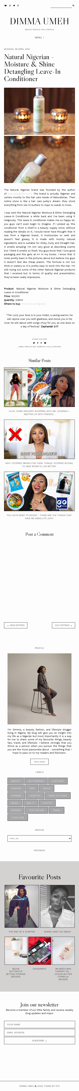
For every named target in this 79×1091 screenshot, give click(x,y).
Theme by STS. (52, 1086)
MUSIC (14, 803)
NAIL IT (30, 803)
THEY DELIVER (36, 810)
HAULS (49, 347)
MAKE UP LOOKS (58, 795)
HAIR (32, 788)
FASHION (16, 788)
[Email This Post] (45, 343)
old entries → (63, 625)
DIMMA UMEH (39, 21)
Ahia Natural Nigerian (33, 303)
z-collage (17, 817)
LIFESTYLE (35, 795)
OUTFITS (47, 803)
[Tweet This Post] (34, 343)
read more (39, 762)
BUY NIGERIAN (39, 347)
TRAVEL (56, 810)
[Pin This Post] (41, 343)
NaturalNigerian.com (19, 193)
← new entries (15, 625)
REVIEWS (57, 347)
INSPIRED (16, 795)
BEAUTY (28, 347)
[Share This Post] (37, 343)
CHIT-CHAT (58, 781)
